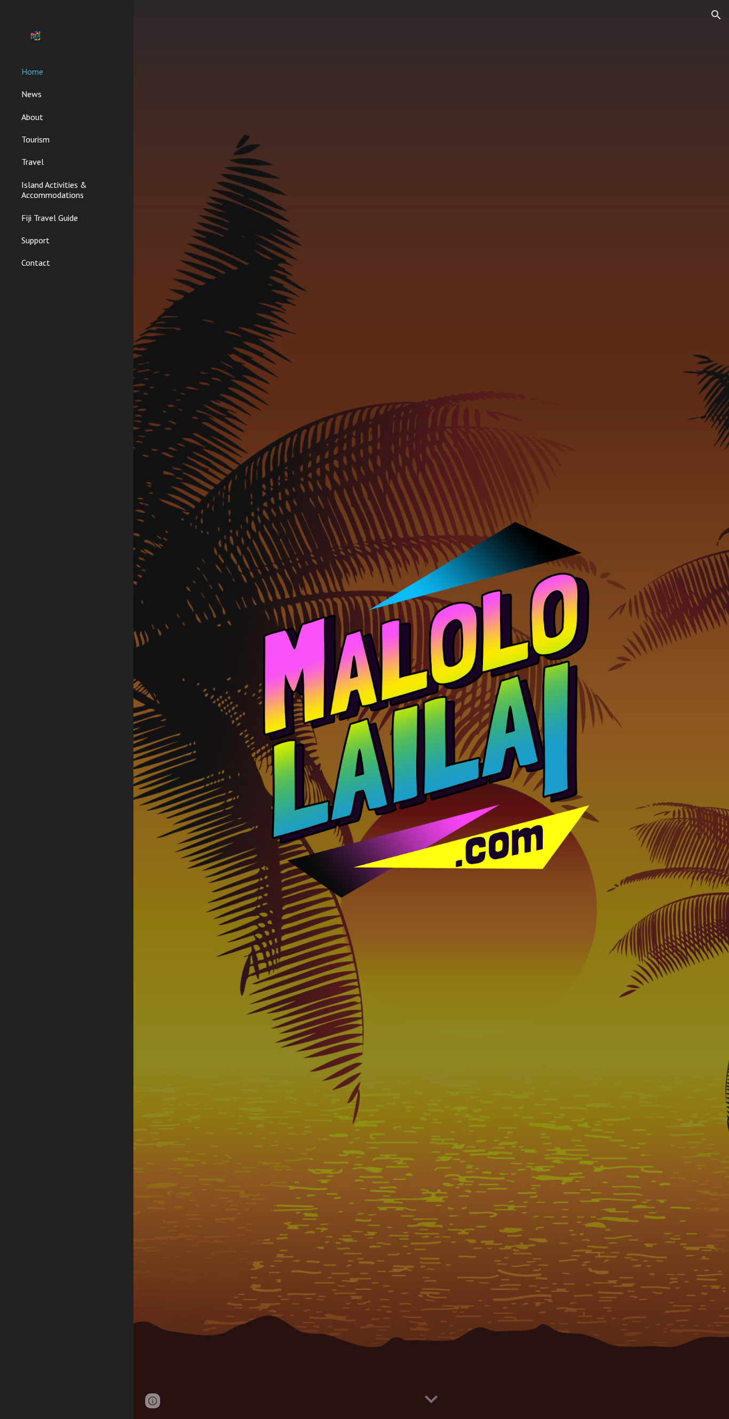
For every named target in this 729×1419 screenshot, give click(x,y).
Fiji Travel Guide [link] (49, 217)
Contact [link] (35, 262)
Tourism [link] (35, 139)
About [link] (32, 117)
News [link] (31, 94)
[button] (716, 15)
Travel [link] (32, 161)
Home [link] (32, 71)
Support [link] (35, 240)
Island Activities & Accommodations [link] (54, 189)
